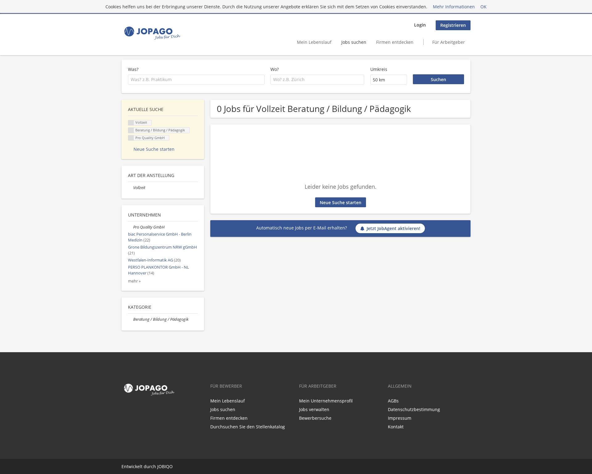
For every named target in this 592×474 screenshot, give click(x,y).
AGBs (393, 401)
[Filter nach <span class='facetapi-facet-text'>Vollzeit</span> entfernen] (131, 123)
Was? (133, 69)
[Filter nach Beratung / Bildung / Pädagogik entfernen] (130, 319)
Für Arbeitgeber (448, 42)
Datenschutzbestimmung (414, 409)
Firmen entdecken (394, 42)
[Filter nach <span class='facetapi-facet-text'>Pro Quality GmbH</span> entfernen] (131, 138)
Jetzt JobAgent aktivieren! (393, 228)
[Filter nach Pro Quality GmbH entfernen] (130, 227)
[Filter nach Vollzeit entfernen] (130, 187)
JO (159, 466)
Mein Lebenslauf (314, 42)
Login (420, 25)
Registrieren (453, 25)
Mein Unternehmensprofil (326, 401)
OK (483, 7)
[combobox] (196, 79)
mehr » (134, 281)
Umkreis (378, 69)
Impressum (399, 418)
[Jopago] (151, 33)
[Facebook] (124, 411)
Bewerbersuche (315, 418)
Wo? (274, 69)
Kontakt (396, 427)
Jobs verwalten (314, 409)
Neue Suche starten (340, 202)
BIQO (167, 466)
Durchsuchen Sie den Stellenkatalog (247, 427)
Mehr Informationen (454, 7)
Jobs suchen (353, 42)
